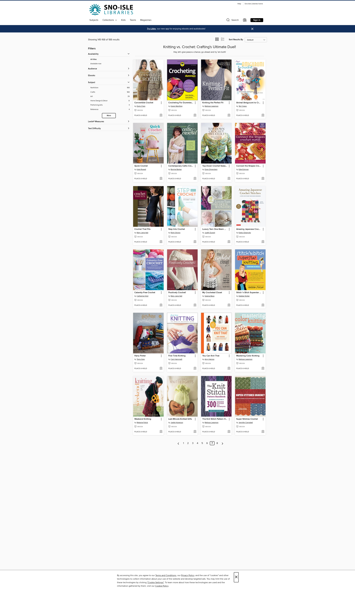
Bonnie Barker (176, 169)
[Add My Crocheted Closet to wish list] (229, 305)
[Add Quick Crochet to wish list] (161, 179)
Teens (133, 20)
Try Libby (151, 28)
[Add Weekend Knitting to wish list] (161, 432)
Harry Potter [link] (140, 356)
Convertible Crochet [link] (143, 103)
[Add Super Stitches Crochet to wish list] (263, 432)
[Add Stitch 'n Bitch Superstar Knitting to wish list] (263, 305)
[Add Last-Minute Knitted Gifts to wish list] (195, 432)
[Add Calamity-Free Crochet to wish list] (161, 305)
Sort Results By (236, 39)
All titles (93, 59)
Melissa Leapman (211, 106)
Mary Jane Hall (142, 233)
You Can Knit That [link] (210, 356)
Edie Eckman (244, 169)
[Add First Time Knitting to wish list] (195, 368)
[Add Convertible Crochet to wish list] (161, 115)
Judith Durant (210, 233)
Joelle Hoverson (177, 422)
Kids (123, 20)
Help (239, 4)
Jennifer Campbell (246, 422)
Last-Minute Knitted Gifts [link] (180, 419)
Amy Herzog (209, 359)
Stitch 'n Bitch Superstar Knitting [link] (249, 292)
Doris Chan (141, 106)
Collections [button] (108, 20)
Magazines (145, 20)
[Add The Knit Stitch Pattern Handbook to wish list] (229, 432)
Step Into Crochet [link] (176, 229)
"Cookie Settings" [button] (155, 582)
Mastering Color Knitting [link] (247, 356)
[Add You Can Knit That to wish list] (229, 368)
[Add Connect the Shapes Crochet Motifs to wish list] (263, 179)
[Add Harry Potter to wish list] (161, 368)
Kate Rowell (141, 169)
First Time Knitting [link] (177, 356)
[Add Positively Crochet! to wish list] (195, 305)
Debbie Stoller (244, 296)
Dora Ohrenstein (211, 169)
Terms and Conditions (165, 575)
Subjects (93, 20)
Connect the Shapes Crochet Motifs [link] (249, 166)
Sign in (256, 20)
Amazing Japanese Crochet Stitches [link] (249, 229)
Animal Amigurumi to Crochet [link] (249, 103)
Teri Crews (243, 106)
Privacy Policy (187, 575)
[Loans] (245, 20)
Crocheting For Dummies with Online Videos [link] (181, 103)
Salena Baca (209, 296)
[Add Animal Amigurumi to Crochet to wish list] (263, 115)
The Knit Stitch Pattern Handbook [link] (215, 419)
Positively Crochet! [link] (177, 292)
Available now (95, 64)
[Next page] (222, 443)
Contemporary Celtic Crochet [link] (181, 166)
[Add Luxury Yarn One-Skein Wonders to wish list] (229, 242)
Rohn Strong (175, 233)
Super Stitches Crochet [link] (247, 419)
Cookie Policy (161, 586)
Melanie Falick (142, 422)
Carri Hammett (176, 359)
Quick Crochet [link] (141, 166)
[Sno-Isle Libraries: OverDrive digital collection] (111, 9)
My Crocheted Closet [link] (212, 292)
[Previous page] (178, 443)
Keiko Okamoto (245, 233)
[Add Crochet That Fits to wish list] (161, 242)
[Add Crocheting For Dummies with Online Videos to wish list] (195, 115)
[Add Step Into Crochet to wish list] (195, 242)
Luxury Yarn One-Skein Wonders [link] (215, 229)
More (109, 115)
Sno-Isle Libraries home (254, 4)
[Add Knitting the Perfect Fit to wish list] (229, 115)
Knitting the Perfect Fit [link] (212, 103)
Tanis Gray (141, 359)
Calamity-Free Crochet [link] (144, 292)
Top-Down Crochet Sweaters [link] (215, 166)
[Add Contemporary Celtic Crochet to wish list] (195, 179)
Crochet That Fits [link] (142, 229)
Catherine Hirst (142, 296)
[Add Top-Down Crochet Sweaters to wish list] (229, 179)
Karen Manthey (176, 106)
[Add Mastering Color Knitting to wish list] (263, 368)
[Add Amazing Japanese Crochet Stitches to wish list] (263, 242)
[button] (232, 20)
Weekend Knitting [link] (142, 419)
